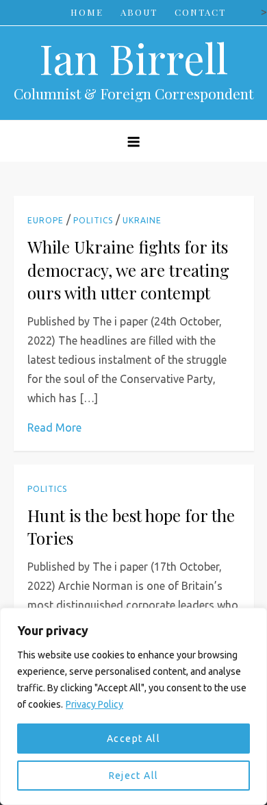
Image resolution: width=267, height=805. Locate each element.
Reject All (134, 775)
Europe (45, 220)
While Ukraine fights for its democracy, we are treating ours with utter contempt (128, 270)
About (138, 12)
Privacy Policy (94, 704)
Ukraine (142, 220)
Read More (54, 427)
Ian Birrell (133, 57)
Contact (200, 12)
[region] (133, 706)
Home (87, 12)
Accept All (133, 738)
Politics (93, 220)
